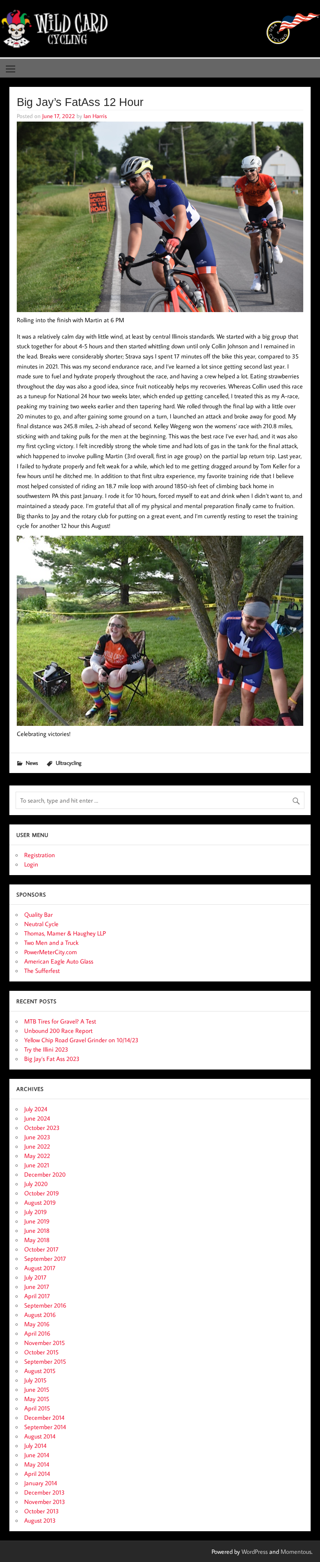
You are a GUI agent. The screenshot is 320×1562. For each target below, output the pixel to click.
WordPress (255, 1551)
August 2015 (39, 1371)
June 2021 (36, 1165)
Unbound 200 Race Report (58, 1030)
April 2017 (37, 1296)
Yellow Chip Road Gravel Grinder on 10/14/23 (81, 1040)
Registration (39, 855)
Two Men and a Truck (51, 942)
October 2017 (41, 1249)
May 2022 (37, 1156)
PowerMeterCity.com (50, 952)
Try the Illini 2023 (46, 1049)
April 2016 (37, 1333)
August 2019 (40, 1202)
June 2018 (37, 1230)
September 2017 (45, 1258)
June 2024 (37, 1118)
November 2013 (44, 1502)
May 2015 (36, 1399)
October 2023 (42, 1127)
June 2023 (37, 1137)
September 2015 (45, 1361)
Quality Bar (38, 914)
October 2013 (41, 1511)
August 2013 (40, 1520)
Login (31, 864)
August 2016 (40, 1314)
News (32, 762)
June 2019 (37, 1221)
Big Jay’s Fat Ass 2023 (52, 1059)
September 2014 (45, 1427)
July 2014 (35, 1445)
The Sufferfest (42, 970)
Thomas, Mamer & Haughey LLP (65, 933)
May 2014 (36, 1464)
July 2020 (36, 1184)
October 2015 (41, 1352)
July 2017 (35, 1277)
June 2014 (36, 1455)
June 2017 (36, 1286)
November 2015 (44, 1343)
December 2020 (45, 1174)
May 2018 (37, 1240)
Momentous (296, 1551)
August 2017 (39, 1268)
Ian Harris (95, 116)
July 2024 (35, 1109)
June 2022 (37, 1146)
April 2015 (37, 1408)
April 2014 (37, 1473)
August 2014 (39, 1436)
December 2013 (44, 1492)
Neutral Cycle (41, 924)
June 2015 (36, 1389)
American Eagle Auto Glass (58, 961)
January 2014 (40, 1483)
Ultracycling (69, 762)
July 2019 (35, 1212)
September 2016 (45, 1305)
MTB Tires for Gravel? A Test (60, 1021)
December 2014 (44, 1417)
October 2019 (41, 1193)
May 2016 (37, 1324)
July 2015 (35, 1380)
